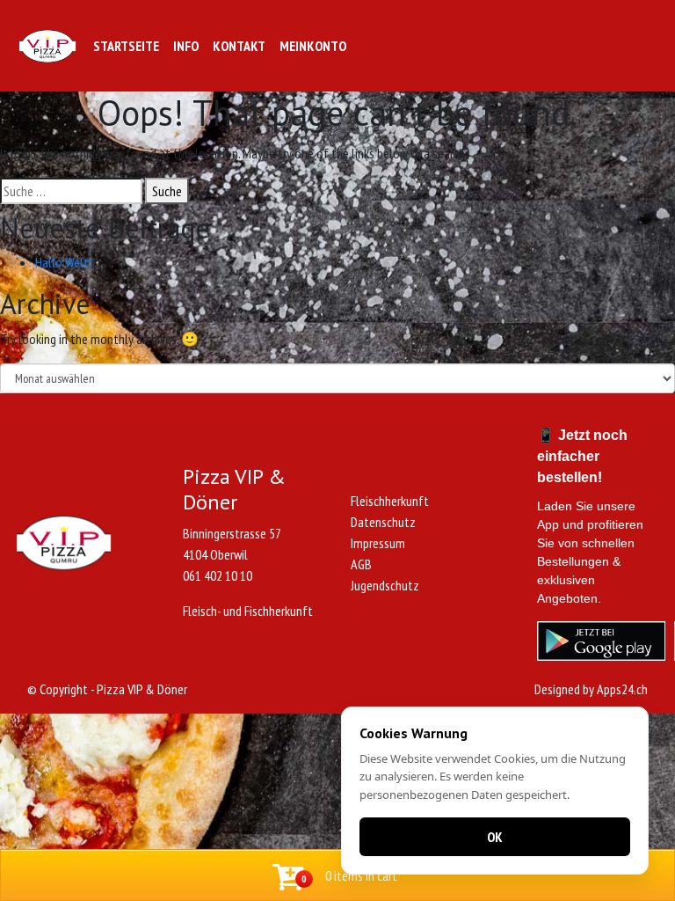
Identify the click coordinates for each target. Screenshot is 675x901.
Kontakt (239, 46)
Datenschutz (383, 522)
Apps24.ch (622, 689)
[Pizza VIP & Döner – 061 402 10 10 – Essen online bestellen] (47, 46)
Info (186, 46)
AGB (361, 564)
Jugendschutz (385, 585)
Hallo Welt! (63, 262)
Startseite (126, 46)
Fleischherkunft (390, 500)
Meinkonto (312, 46)
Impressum (378, 543)
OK (495, 837)
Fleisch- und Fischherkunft (248, 610)
